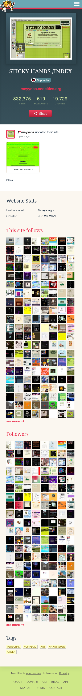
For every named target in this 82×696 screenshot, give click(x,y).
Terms (40, 688)
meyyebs (27, 132)
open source (33, 673)
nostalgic (30, 646)
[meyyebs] (10, 134)
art (43, 646)
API (65, 682)
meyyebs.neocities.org (41, 88)
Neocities (16, 673)
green (11, 651)
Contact (55, 688)
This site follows (24, 230)
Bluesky (64, 673)
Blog (55, 682)
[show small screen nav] (76, 4)
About (17, 682)
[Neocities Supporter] (41, 80)
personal (13, 646)
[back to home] (7, 6)
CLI (44, 682)
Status (25, 688)
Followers (17, 434)
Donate (32, 682)
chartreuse (57, 646)
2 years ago (23, 136)
